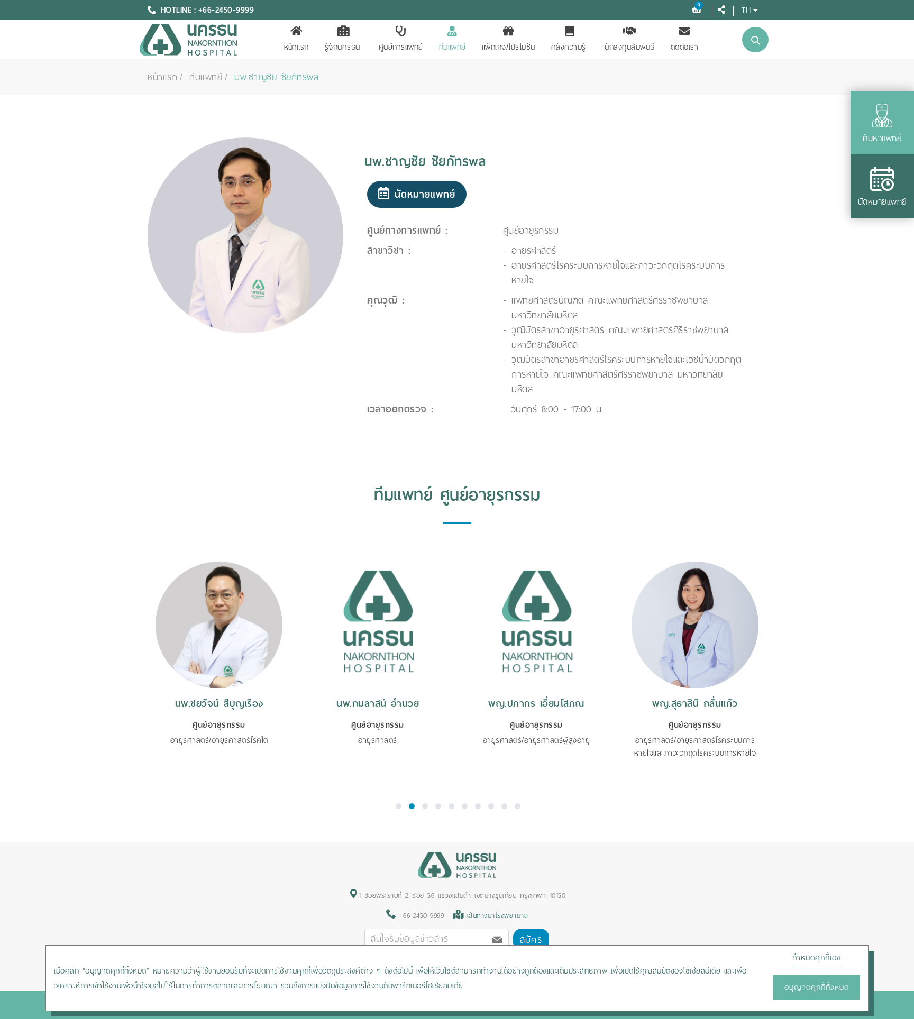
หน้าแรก (296, 47)
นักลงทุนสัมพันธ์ (630, 47)
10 (517, 806)
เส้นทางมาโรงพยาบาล (497, 916)
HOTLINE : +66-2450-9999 (207, 10)
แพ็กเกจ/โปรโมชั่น (508, 47)
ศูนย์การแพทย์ (401, 47)
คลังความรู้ (568, 47)
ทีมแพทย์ (452, 47)
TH (746, 10)
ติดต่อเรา (685, 47)
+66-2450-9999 (420, 916)
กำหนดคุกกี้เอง (816, 958)
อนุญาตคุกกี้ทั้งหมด (816, 987)
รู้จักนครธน (342, 47)
